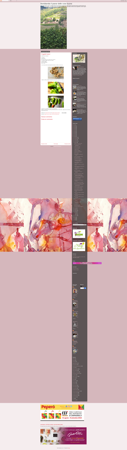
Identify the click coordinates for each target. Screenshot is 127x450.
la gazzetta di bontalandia (76, 373)
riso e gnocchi (75, 388)
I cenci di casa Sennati (80, 91)
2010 (74, 218)
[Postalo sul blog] (63, 112)
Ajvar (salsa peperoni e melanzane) (77, 145)
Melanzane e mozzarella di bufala (79, 183)
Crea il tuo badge (75, 81)
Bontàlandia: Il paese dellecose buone (75, 301)
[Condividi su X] (64, 112)
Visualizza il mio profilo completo (77, 75)
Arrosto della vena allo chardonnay (77, 202)
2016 (74, 131)
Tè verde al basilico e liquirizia (78, 206)
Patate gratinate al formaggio (78, 189)
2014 (74, 133)
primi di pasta (75, 385)
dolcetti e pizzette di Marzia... (74, 348)
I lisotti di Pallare (79, 85)
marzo (76, 213)
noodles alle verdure (77, 146)
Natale (74, 360)
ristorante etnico (75, 389)
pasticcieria (74, 380)
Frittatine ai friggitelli (77, 150)
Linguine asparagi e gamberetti (78, 186)
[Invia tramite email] (62, 112)
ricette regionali (75, 386)
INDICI (74, 358)
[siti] (77, 120)
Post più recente (44, 143)
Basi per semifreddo (77, 170)
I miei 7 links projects (80, 109)
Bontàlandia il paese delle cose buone (56, 4)
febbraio (76, 214)
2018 (74, 128)
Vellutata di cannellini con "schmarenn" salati (78, 160)
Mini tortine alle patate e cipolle (78, 173)
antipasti (45, 114)
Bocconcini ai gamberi (77, 198)
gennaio (76, 215)
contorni (74, 367)
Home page (56, 143)
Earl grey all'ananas (77, 205)
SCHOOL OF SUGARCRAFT (75, 341)
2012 (74, 136)
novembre (76, 138)
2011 (74, 217)
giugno (76, 209)
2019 (74, 127)
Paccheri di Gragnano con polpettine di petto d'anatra (78, 175)
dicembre (76, 137)
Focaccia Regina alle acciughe (78, 182)
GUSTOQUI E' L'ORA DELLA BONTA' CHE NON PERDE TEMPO (79, 257)
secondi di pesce (75, 395)
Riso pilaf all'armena (77, 157)
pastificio (74, 382)
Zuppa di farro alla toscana (78, 143)
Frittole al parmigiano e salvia (78, 156)
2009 (74, 219)
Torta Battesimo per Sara (77, 336)
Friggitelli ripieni (76, 149)
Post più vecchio (67, 143)
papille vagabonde (74, 288)
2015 (74, 132)
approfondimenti (75, 363)
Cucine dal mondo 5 (75, 268)
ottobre (76, 139)
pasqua (74, 379)
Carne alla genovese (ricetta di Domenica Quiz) (78, 185)
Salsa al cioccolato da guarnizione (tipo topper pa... (79, 166)
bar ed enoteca (75, 364)
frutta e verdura (49, 114)
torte (73, 398)
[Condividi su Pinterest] (65, 112)
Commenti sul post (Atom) (57, 146)
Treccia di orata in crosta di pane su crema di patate (79, 177)
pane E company (75, 376)
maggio (76, 210)
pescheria (74, 383)
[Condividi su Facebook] (64, 112)
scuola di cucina (75, 392)
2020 (74, 126)
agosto (76, 142)
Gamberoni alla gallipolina (78, 151)
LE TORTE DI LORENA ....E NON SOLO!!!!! (75, 332)
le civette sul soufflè (76, 269)
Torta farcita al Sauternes (78, 158)
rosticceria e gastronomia (55, 114)
